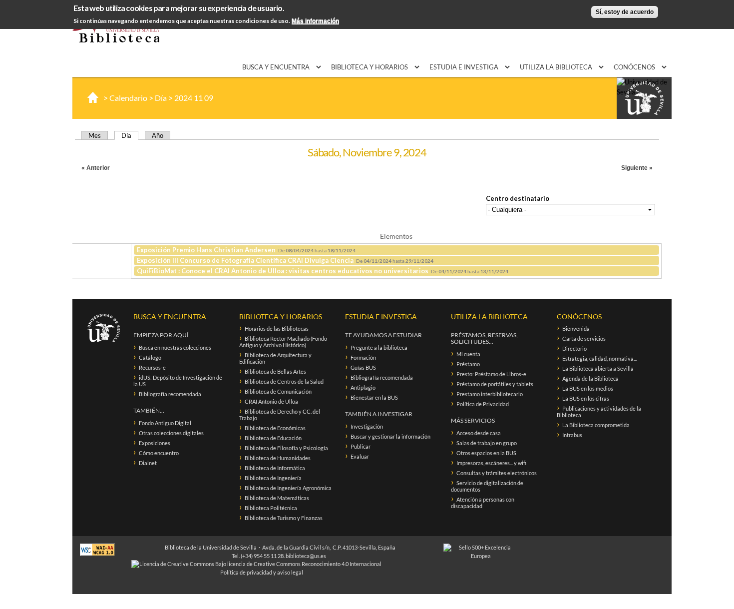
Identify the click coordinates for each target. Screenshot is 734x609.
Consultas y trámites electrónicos (496, 473)
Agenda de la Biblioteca (590, 378)
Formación (363, 357)
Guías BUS (363, 367)
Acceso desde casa (478, 433)
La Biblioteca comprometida (596, 425)
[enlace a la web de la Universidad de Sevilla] (644, 98)
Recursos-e (152, 367)
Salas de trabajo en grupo (486, 443)
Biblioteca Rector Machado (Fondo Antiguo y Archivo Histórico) (283, 341)
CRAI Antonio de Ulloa (271, 401)
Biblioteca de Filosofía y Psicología (286, 448)
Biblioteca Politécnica (271, 508)
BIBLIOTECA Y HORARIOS (370, 67)
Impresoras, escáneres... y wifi (491, 463)
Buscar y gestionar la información (390, 436)
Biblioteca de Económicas (275, 428)
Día (161, 97)
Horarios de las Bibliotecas (277, 328)
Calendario (128, 97)
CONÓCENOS (635, 67)
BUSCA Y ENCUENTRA (276, 67)
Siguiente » (637, 167)
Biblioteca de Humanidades (278, 458)
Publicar (360, 446)
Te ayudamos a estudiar (383, 335)
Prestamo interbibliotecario (489, 394)
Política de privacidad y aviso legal (261, 572)
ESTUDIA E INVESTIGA (464, 67)
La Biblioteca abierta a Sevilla (598, 368)
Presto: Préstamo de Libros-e (491, 374)
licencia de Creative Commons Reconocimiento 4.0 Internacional (304, 564)
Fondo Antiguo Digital (165, 423)
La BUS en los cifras (585, 398)
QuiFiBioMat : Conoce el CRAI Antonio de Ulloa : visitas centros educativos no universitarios (282, 271)
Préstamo (468, 364)
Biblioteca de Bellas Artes (275, 371)
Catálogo (150, 357)
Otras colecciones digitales (171, 433)
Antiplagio (363, 387)
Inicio (92, 97)
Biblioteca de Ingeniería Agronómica (288, 488)
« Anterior (95, 167)
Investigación (367, 426)
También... (148, 410)
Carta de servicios (584, 338)
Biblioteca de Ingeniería (273, 478)
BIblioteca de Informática (275, 468)
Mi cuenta (468, 354)
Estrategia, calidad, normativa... (599, 358)
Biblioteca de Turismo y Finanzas (284, 518)
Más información (315, 21)
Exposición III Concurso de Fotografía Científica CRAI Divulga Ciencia (245, 260)
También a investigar (378, 414)
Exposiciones (154, 443)
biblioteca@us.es (306, 556)
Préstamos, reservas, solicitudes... (484, 338)
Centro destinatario (517, 198)
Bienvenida (576, 328)
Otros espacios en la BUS (486, 453)
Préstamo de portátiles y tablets (494, 384)
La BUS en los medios (587, 388)
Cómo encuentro (159, 453)
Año (157, 135)
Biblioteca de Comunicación (278, 391)
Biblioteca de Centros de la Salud (284, 381)
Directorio (574, 348)
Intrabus (572, 435)
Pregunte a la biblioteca (379, 347)
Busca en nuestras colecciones (175, 347)
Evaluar (360, 456)
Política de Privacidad (482, 404)
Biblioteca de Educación (273, 438)
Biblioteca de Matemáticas (277, 498)
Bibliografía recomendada (170, 394)
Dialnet (148, 463)
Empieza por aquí (161, 335)
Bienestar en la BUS (374, 397)
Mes (94, 135)
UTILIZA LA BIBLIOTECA (557, 67)
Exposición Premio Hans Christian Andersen (206, 250)
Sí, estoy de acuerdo (625, 11)
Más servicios (473, 420)
